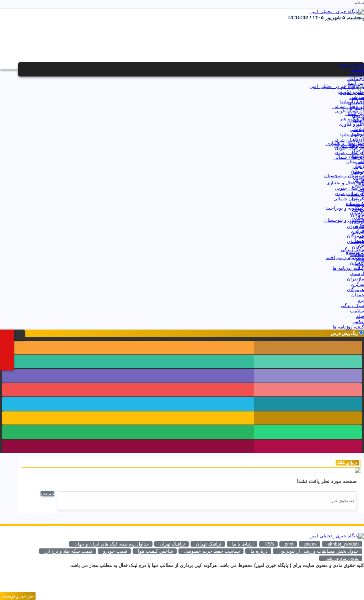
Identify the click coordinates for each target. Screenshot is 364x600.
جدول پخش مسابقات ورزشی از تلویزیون (318, 551)
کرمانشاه (355, 203)
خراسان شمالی (348, 157)
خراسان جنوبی (349, 148)
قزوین (358, 185)
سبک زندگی (352, 249)
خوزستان (355, 161)
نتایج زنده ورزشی (342, 558)
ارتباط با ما (243, 544)
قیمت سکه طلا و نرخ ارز (68, 551)
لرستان (357, 222)
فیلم (360, 259)
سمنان (357, 171)
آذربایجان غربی (349, 111)
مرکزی (357, 231)
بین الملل (355, 83)
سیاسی (356, 69)
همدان (357, 240)
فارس (358, 180)
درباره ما (259, 551)
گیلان (359, 217)
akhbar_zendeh (343, 544)
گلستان (357, 212)
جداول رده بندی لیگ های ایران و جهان (111, 544)
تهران (358, 138)
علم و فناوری (351, 92)
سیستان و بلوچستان (344, 175)
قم (361, 189)
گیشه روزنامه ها (348, 268)
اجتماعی (355, 78)
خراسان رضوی (349, 152)
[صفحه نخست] (10, 334)
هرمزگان (355, 235)
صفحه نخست (351, 64)
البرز (359, 124)
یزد (361, 245)
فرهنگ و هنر (352, 87)
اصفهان (356, 120)
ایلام (359, 129)
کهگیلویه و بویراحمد (345, 208)
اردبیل (358, 115)
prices (310, 544)
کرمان (358, 198)
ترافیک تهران (172, 544)
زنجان (358, 166)
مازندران (355, 226)
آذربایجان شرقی (348, 106)
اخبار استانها (352, 101)
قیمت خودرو (115, 551)
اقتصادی (356, 74)
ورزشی (357, 97)
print (289, 544)
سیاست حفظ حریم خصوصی (212, 551)
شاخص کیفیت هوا (155, 551)
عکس (358, 263)
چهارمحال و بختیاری (345, 143)
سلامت (357, 254)
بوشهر (358, 134)
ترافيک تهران (208, 544)
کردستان (355, 194)
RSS (269, 544)
